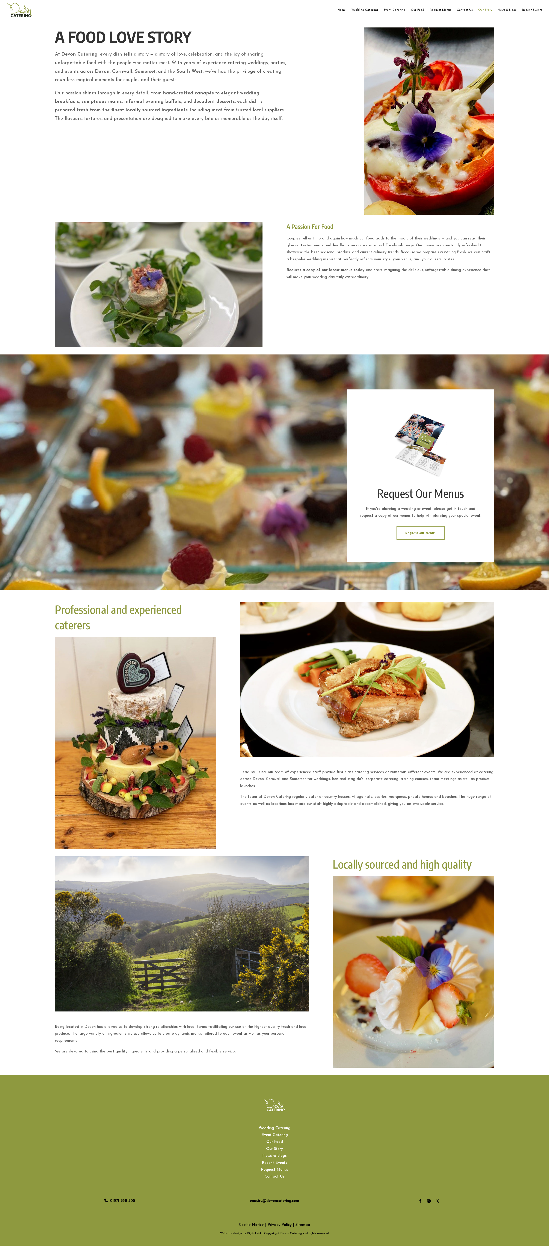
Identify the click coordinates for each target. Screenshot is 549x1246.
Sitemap (303, 1225)
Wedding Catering (364, 10)
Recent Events (532, 10)
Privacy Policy (280, 1225)
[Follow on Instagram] (428, 1201)
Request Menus (440, 10)
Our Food (417, 10)
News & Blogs (507, 10)
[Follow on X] (437, 1201)
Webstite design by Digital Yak (241, 1233)
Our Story (485, 10)
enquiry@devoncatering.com (274, 1201)
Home (342, 10)
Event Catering (394, 10)
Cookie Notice (251, 1225)
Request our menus (420, 533)
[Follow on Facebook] (420, 1201)
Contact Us (465, 10)
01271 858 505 (122, 1201)
